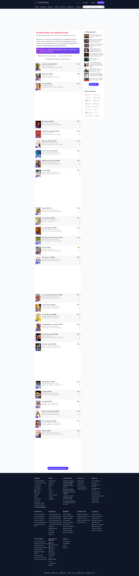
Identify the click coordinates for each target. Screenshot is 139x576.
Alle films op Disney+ (97, 528)
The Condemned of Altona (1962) (52, 295)
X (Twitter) (38, 489)
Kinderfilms (51, 526)
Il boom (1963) (46, 247)
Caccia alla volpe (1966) (49, 314)
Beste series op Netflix (68, 526)
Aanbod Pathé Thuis (82, 518)
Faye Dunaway (59, 434)
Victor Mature (55, 317)
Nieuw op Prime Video (39, 541)
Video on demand (53, 495)
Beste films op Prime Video (40, 547)
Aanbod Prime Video (39, 545)
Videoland (96, 106)
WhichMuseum (66, 541)
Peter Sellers (47, 317)
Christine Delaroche (48, 337)
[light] (82, 6)
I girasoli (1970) (46, 208)
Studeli (64, 545)
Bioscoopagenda (96, 480)
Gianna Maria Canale (57, 250)
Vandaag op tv (80, 482)
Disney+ (89, 97)
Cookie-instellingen (41, 507)
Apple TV (89, 103)
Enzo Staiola (59, 67)
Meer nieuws (93, 84)
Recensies (51, 482)
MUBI (98, 115)
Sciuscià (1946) (46, 83)
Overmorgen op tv (81, 486)
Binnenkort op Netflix (68, 516)
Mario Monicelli (55, 259)
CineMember (90, 112)
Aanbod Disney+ (96, 518)
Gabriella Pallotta (48, 173)
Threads (38, 493)
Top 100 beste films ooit (54, 514)
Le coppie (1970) (47, 401)
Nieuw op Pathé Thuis (82, 514)
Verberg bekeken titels (65, 56)
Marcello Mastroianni (57, 164)
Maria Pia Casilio (55, 77)
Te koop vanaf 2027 (39, 520)
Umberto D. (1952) (47, 74)
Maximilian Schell (56, 298)
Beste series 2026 (67, 528)
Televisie (51, 497)
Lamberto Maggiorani (49, 67)
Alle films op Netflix (67, 530)
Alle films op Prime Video (40, 557)
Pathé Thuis (96, 94)
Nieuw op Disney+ (96, 514)
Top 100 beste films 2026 (55, 518)
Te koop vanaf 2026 (39, 518)
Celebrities (51, 499)
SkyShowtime (90, 115)
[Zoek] (103, 7)
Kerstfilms (51, 534)
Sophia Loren (47, 124)
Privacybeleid (37, 499)
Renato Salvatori (57, 154)
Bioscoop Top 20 (96, 492)
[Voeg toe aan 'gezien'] (79, 65)
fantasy (47, 142)
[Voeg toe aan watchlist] (79, 67)
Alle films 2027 (95, 500)
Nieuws (36, 497)
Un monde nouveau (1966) (50, 334)
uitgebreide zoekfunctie (54, 49)
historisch (48, 239)
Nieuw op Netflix (67, 514)
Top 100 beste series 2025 (55, 522)
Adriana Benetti (47, 308)
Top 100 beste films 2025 (55, 516)
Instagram (38, 486)
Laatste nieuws (52, 480)
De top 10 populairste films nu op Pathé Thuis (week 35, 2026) (69, 503)
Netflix (88, 94)
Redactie (36, 495)
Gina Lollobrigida (48, 424)
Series (50, 489)
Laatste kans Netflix (67, 518)
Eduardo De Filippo (48, 385)
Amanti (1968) (46, 431)
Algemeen (51, 484)
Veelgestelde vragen (39, 503)
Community (85, 2)
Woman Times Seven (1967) (50, 411)
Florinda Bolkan (47, 154)
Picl (97, 112)
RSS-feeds (37, 501)
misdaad (49, 316)
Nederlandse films (53, 528)
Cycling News (66, 543)
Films (50, 486)
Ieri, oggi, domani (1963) (49, 227)
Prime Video (97, 97)
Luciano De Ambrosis (56, 134)
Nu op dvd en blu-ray (39, 514)
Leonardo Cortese (48, 327)
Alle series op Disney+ (97, 530)
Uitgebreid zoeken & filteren (58, 468)
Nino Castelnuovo (59, 337)
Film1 (96, 109)
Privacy (78, 2)
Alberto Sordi (47, 250)
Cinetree (89, 109)
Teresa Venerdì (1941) (48, 304)
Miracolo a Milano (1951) (49, 141)
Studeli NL (65, 547)
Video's (50, 493)
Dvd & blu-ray (38, 511)
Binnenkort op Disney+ (97, 516)
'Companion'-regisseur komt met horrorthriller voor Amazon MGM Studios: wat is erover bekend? (68, 483)
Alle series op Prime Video (40, 559)
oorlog (47, 123)
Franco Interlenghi (58, 87)
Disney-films (51, 532)
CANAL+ (89, 100)
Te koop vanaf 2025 (39, 516)
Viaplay (88, 106)
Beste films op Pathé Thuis (83, 520)
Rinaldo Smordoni (48, 87)
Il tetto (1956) (46, 170)
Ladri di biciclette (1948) (49, 64)
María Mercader (58, 327)
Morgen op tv (80, 484)
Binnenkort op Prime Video (40, 543)
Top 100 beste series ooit (55, 520)
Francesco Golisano (58, 144)
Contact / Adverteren (39, 505)
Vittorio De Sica (49, 65)
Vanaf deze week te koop (40, 522)
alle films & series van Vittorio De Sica (55, 45)
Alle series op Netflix (68, 532)
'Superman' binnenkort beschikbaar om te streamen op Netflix (68, 497)
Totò (45, 221)
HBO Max (97, 103)
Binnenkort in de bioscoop (98, 496)
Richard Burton (55, 394)
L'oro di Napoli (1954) (48, 218)
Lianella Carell (51, 221)
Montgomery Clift (57, 347)
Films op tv (80, 478)
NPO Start (96, 100)
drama (43, 65)
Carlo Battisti (47, 77)
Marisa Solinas (47, 260)
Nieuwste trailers (96, 494)
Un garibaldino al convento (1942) (52, 324)
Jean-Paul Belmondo (57, 124)
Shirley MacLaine (48, 414)
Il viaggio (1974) (47, 391)
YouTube (38, 491)
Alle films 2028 (95, 502)
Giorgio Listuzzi (57, 173)
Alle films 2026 (95, 498)
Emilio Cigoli (47, 134)
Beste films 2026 (67, 524)
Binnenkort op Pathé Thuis (83, 516)
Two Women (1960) (48, 121)
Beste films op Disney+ (97, 520)
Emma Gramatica (48, 144)
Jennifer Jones (47, 347)
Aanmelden (100, 2)
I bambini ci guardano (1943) (50, 131)
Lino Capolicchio (48, 240)
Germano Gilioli (56, 260)
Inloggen (93, 2)
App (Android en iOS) (41, 482)
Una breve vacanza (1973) (50, 151)
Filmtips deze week (82, 489)
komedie (44, 162)
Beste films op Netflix (68, 522)
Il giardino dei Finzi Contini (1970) (52, 237)
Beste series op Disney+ (97, 524)
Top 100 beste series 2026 (55, 524)
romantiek (48, 152)
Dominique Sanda (58, 240)
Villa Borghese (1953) (48, 381)
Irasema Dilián (56, 308)
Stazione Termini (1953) (49, 344)
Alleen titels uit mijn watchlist (48, 56)
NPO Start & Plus (54, 545)
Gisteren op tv (80, 480)
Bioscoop (51, 491)
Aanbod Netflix (66, 520)
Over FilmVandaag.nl (39, 480)
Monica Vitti (55, 404)
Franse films (51, 530)
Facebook (38, 484)
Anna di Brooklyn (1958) (49, 421)
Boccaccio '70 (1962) (48, 257)
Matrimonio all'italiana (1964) (51, 160)
